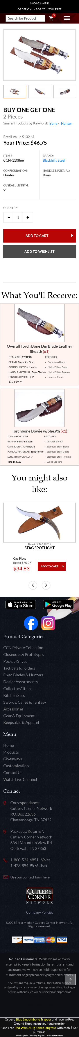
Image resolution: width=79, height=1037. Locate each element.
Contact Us (12, 772)
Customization (16, 765)
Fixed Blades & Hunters (23, 675)
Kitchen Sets (14, 695)
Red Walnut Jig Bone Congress (35, 1028)
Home (8, 745)
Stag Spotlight (40, 548)
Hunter (66, 123)
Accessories (13, 709)
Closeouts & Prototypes (23, 654)
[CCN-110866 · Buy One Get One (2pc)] (39, 55)
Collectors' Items (17, 688)
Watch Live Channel (20, 779)
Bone (53, 123)
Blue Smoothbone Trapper (33, 1019)
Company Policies (39, 912)
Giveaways (12, 759)
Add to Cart (36, 236)
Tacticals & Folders (19, 668)
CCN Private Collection (23, 647)
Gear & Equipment (19, 716)
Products (11, 752)
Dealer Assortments (20, 681)
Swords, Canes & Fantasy (24, 702)
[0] (51, 19)
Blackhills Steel (54, 160)
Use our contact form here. (30, 877)
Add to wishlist (39, 252)
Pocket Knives (15, 661)
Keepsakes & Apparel (21, 722)
